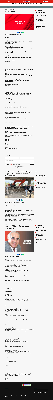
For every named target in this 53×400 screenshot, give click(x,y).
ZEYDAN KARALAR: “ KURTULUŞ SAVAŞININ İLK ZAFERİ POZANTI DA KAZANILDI (41, 22)
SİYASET (16, 3)
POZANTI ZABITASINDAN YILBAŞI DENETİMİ (40, 27)
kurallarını (11, 164)
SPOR (28, 3)
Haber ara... (9, 1)
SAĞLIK (26, 3)
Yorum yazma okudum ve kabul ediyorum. (13, 164)
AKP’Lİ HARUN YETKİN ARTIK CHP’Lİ (41, 17)
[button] (7, 7)
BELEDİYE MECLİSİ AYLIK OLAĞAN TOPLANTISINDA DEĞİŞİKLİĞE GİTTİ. (41, 15)
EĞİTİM (31, 3)
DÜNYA (19, 3)
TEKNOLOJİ (40, 3)
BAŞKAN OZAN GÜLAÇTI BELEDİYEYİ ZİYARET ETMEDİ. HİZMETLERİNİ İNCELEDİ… (41, 13)
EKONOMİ (22, 3)
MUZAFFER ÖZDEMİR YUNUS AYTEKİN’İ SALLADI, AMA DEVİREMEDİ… (18, 7)
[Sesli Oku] (16, 32)
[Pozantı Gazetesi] (26, 1)
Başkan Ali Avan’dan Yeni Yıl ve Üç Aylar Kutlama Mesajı (41, 24)
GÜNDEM (12, 3)
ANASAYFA (6, 9)
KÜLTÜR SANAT (35, 3)
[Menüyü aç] (6, 1)
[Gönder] (47, 390)
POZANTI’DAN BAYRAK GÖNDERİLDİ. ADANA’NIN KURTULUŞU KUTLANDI (39, 20)
